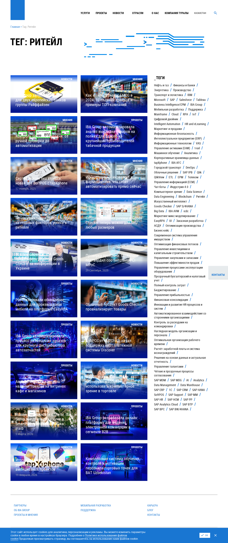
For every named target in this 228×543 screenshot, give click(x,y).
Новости (118, 13)
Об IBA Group (22, 510)
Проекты (101, 13)
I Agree (204, 535)
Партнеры (20, 505)
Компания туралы (176, 13)
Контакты (153, 515)
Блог (150, 510)
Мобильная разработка (96, 505)
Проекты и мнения (26, 515)
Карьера (152, 505)
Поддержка (88, 510)
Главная (15, 27)
